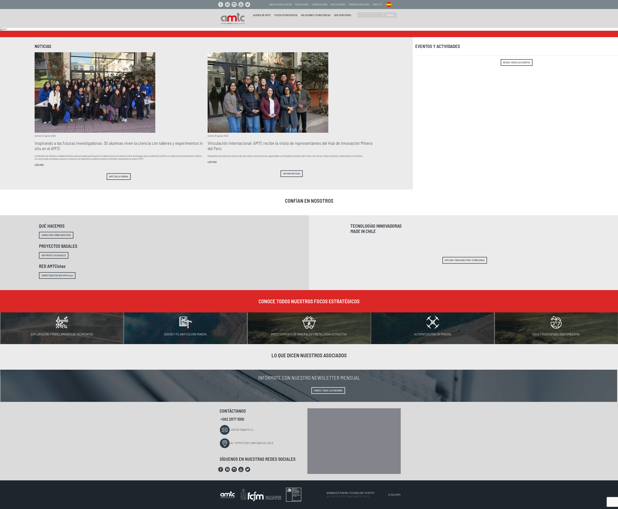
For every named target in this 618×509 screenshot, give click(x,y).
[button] (46, 29)
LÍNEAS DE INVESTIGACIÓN (280, 4)
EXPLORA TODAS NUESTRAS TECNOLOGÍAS (465, 260)
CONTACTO (377, 4)
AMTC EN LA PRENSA (118, 176)
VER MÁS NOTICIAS (291, 173)
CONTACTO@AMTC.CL (242, 429)
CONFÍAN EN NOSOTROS (359, 4)
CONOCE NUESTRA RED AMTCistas (57, 275)
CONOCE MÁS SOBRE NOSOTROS (56, 235)
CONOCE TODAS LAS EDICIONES (328, 390)
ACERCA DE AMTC (262, 15)
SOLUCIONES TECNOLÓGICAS (316, 15)
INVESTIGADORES (338, 4)
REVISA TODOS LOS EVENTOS (516, 62)
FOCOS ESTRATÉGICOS (285, 15)
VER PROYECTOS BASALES (53, 255)
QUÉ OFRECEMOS (342, 15)
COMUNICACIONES (320, 4)
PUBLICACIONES (302, 4)
